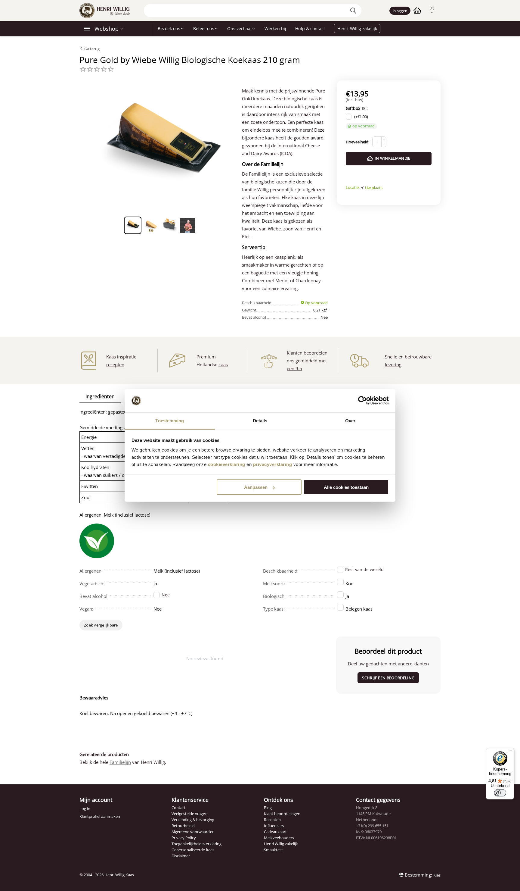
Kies (437, 875)
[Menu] (510, 751)
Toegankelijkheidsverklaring (196, 843)
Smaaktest (273, 849)
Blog (268, 807)
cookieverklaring (226, 464)
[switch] (500, 792)
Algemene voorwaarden (193, 831)
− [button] (384, 144)
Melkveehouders (279, 837)
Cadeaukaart (275, 831)
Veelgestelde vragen (189, 813)
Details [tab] (260, 420)
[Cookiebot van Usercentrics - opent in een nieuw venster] (362, 400)
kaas (223, 364)
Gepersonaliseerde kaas (193, 849)
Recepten (272, 819)
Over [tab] (350, 420)
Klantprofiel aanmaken (99, 816)
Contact (179, 807)
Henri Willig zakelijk (281, 843)
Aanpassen (256, 487)
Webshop (106, 28)
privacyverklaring (272, 464)
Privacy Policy (184, 837)
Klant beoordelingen (282, 813)
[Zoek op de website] (353, 10)
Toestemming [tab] (169, 420)
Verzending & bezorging (193, 819)
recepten (115, 364)
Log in (84, 808)
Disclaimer (181, 855)
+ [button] (384, 139)
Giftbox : (357, 108)
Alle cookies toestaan (346, 487)
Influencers (274, 825)
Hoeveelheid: (357, 142)
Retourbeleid (183, 825)
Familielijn (120, 762)
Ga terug (91, 49)
